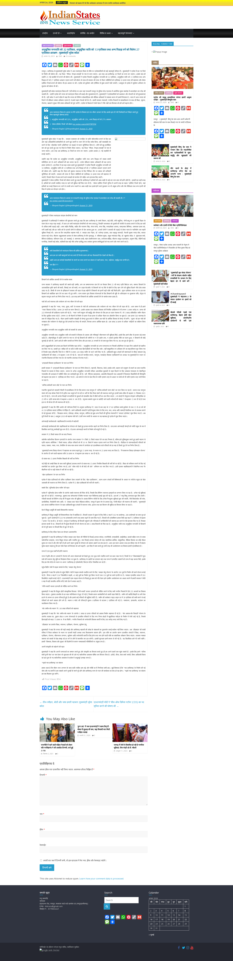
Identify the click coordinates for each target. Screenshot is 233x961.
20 (174, 919)
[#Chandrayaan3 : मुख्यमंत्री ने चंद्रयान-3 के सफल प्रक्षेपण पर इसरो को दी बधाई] (160, 292)
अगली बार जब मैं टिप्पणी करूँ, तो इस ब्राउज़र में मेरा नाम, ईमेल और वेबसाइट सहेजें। (75, 860)
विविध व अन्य (105, 33)
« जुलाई (151, 934)
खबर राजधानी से (47, 45)
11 (162, 915)
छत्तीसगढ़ (58, 45)
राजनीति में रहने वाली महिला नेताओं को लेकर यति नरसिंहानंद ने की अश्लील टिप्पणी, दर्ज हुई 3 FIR (57, 747)
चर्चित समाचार (159, 93)
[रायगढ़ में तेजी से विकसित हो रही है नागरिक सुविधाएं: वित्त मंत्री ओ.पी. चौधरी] (130, 725)
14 (179, 915)
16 (151, 919)
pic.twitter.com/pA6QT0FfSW (84, 124)
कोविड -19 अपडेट (87, 33)
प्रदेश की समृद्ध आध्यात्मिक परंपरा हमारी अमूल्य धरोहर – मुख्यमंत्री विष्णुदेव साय (172, 98)
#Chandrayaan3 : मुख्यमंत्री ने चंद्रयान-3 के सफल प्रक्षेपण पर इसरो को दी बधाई (180, 298)
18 (162, 919)
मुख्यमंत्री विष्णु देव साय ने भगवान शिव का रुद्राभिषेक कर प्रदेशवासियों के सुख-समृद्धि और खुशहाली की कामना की (172, 153)
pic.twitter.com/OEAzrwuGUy (61, 201)
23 (151, 923)
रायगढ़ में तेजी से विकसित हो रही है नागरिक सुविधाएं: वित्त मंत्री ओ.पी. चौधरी (129, 746)
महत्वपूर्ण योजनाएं (125, 33)
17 (156, 919)
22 (186, 919)
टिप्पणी (43, 774)
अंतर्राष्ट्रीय (71, 33)
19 (168, 919)
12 (168, 915)
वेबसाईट (43, 844)
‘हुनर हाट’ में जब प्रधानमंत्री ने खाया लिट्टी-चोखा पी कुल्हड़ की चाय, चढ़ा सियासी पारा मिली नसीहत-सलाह (93, 729)
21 (179, 919)
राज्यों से (56, 33)
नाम (42, 813)
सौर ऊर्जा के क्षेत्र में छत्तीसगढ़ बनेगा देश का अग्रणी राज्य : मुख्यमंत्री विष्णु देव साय (97, 3)
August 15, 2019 (86, 129)
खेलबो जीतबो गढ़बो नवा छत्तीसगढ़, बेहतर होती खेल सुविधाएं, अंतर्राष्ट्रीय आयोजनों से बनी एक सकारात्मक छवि (172, 318)
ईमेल (42, 829)
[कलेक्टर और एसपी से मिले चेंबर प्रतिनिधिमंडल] (172, 196)
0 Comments (71, 56)
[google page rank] (49, 950)
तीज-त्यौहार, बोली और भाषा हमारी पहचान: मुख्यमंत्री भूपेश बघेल (66, 704)
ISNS (60, 56)
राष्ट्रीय (45, 33)
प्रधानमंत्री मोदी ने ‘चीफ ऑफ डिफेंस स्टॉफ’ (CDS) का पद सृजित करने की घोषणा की (119, 704)
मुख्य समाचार (67, 45)
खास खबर (158, 221)
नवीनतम (174, 221)
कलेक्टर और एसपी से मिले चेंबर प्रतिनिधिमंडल (170, 225)
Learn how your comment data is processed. (101, 878)
